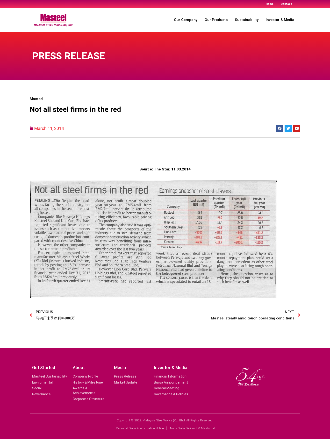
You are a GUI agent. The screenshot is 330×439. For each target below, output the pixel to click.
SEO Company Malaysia (180, 435)
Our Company (185, 20)
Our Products (216, 20)
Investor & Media (280, 20)
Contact (286, 4)
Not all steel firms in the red (75, 109)
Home (269, 4)
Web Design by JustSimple (152, 435)
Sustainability (246, 20)
